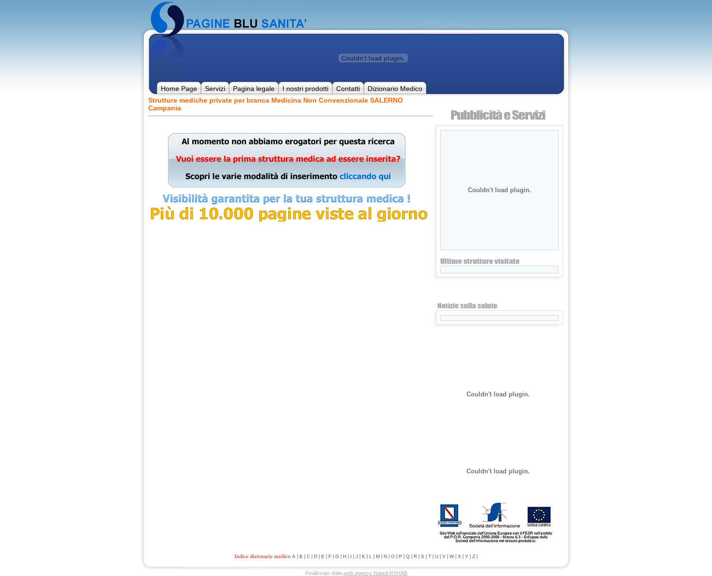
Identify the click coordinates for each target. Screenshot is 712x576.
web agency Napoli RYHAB (375, 573)
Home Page (179, 88)
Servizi (215, 88)
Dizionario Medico (395, 88)
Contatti (348, 88)
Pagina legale (254, 88)
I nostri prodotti (305, 88)
